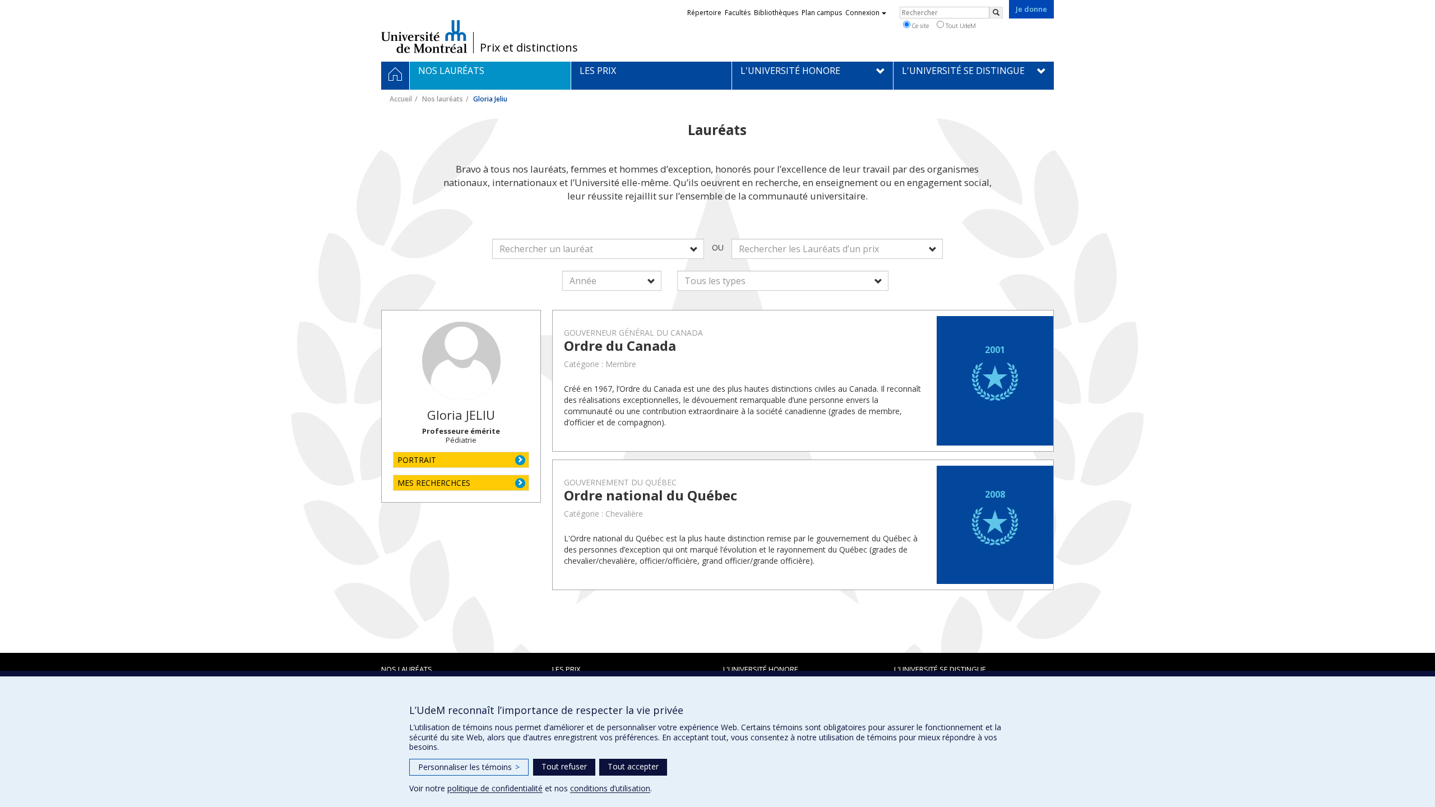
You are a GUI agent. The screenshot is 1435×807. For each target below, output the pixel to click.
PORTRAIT (416, 459)
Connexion (862, 12)
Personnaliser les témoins (469, 767)
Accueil (401, 99)
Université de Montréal (424, 36)
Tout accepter (633, 766)
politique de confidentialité (495, 788)
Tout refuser (564, 766)
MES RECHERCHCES (433, 482)
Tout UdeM (960, 25)
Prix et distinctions (529, 47)
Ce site (919, 25)
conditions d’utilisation (610, 788)
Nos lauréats (442, 99)
